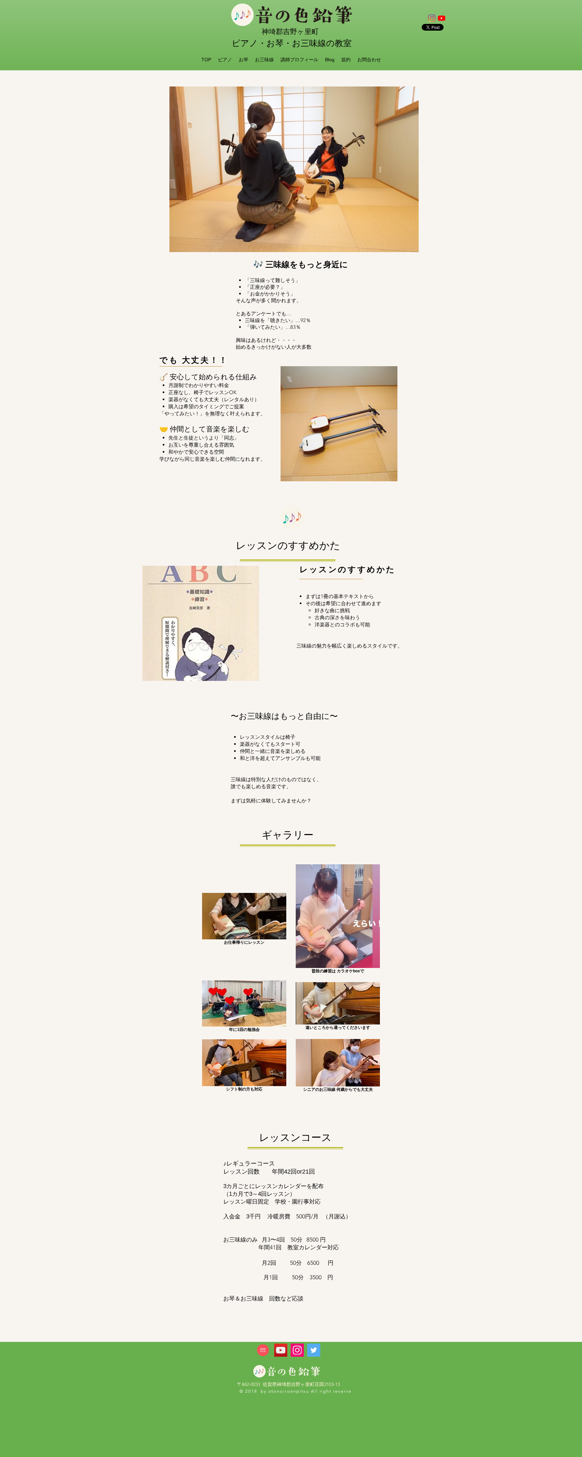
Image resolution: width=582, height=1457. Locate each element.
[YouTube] (280, 1350)
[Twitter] (313, 1350)
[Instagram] (431, 18)
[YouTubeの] (441, 18)
